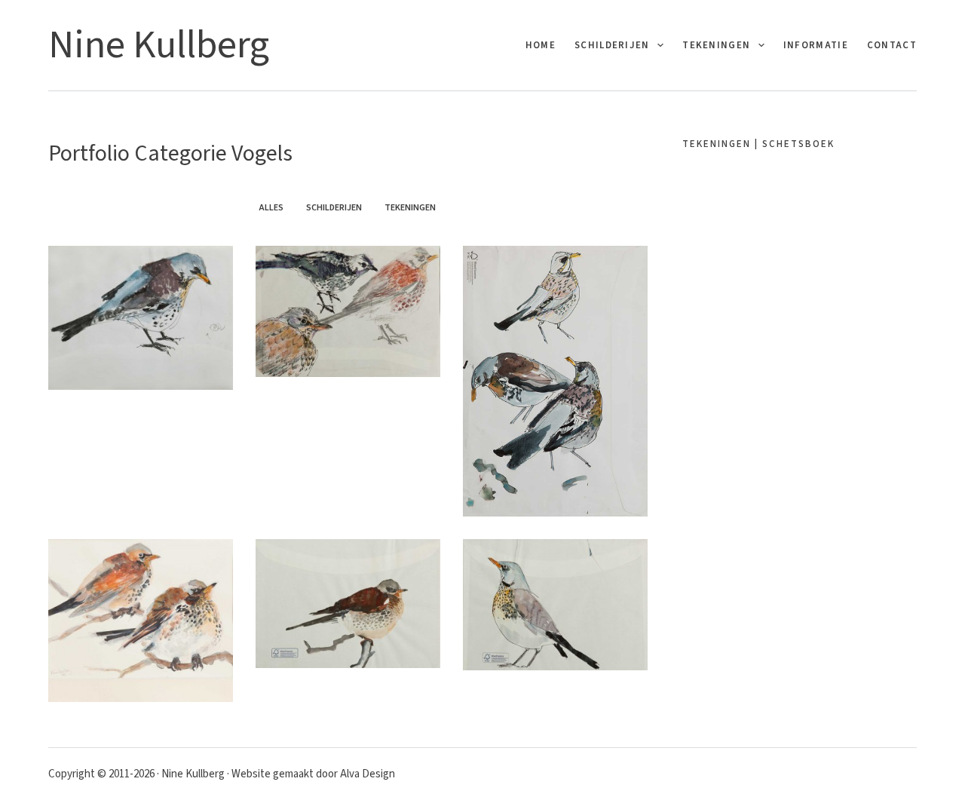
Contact (892, 45)
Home (540, 45)
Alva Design (367, 774)
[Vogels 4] (555, 381)
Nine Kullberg (158, 45)
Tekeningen (716, 45)
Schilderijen (612, 45)
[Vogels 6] (140, 318)
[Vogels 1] (555, 604)
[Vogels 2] (348, 603)
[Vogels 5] (348, 311)
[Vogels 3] (140, 620)
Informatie (815, 45)
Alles (271, 207)
